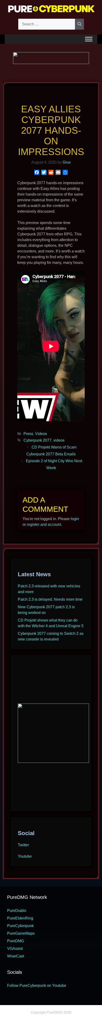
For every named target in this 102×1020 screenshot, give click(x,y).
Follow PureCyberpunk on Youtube (36, 985)
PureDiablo (16, 911)
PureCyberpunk (20, 926)
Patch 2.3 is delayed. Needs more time (50, 599)
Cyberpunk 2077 (37, 440)
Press (28, 434)
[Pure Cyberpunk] (51, 9)
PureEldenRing (20, 918)
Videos (41, 434)
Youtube (25, 856)
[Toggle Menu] (88, 39)
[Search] (79, 24)
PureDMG (15, 941)
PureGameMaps (21, 933)
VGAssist (15, 949)
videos (59, 440)
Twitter (23, 845)
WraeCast (15, 956)
